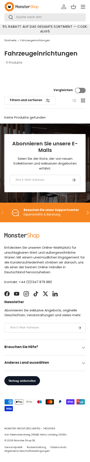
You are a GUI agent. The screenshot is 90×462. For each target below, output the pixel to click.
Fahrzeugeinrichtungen (35, 40)
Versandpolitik (13, 447)
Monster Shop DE (24, 441)
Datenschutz (58, 447)
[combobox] (45, 17)
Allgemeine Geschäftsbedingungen (27, 451)
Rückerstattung (36, 447)
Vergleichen (63, 90)
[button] (73, 7)
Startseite (10, 40)
